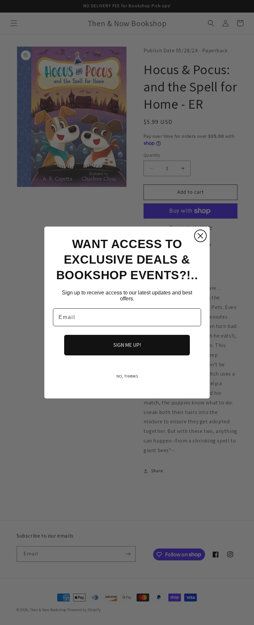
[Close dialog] (200, 236)
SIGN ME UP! (127, 344)
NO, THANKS (127, 376)
